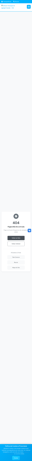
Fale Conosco (16, 257)
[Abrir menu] (29, 7)
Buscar (17, 2)
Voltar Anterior (16, 244)
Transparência (7, 2)
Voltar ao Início (16, 238)
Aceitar (16, 458)
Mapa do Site (16, 267)
